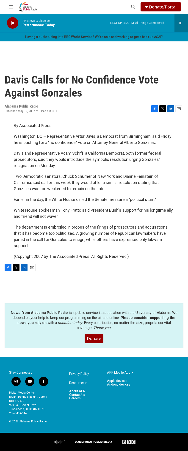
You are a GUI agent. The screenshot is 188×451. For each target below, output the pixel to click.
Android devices (118, 384)
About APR (77, 391)
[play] (12, 23)
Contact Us (77, 395)
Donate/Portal (163, 7)
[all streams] (181, 23)
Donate (94, 338)
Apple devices (117, 381)
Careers (75, 398)
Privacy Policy (79, 373)
